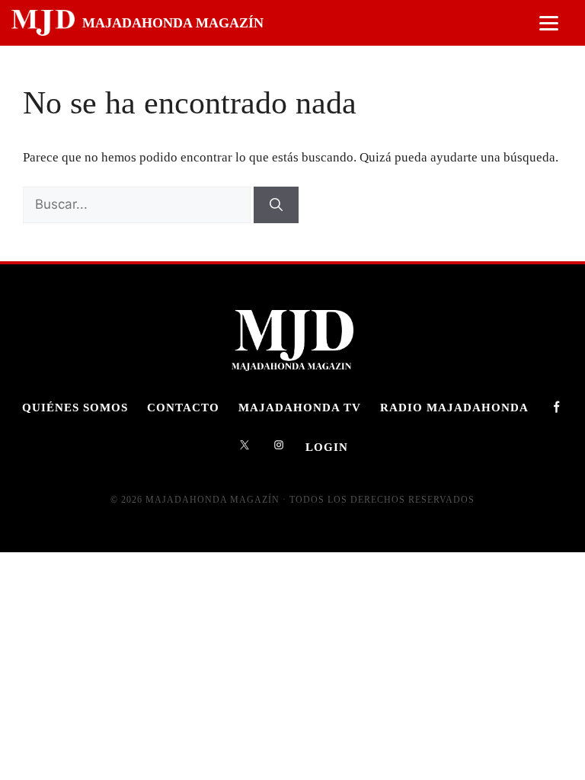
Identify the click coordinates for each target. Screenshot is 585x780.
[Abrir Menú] (549, 23)
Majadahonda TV (299, 407)
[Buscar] (276, 205)
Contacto (183, 407)
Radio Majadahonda (454, 407)
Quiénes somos (75, 407)
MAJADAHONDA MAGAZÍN (173, 22)
